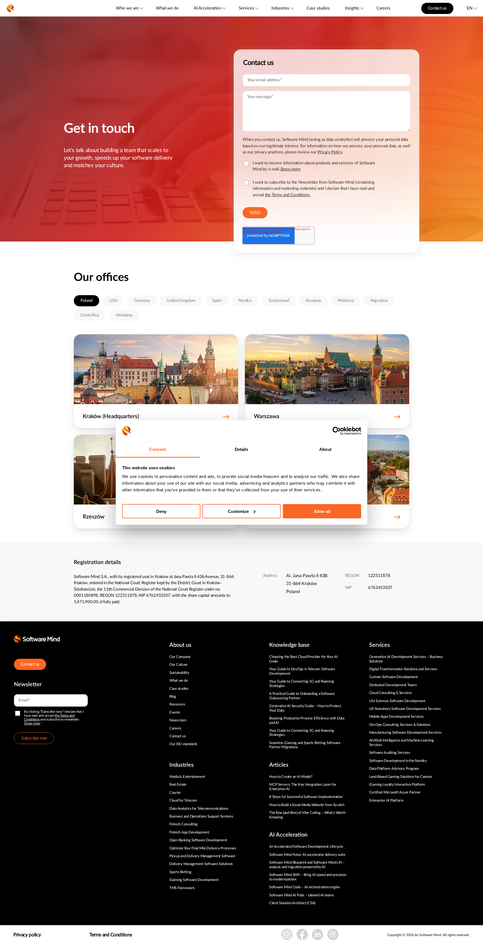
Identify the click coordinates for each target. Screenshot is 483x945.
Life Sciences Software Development (397, 701)
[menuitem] (129, 8)
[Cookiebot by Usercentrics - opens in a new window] (336, 431)
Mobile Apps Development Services (396, 717)
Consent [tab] (157, 449)
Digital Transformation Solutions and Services (403, 669)
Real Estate (177, 785)
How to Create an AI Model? (290, 777)
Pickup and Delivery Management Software (202, 856)
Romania (313, 301)
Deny (161, 511)
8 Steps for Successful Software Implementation (306, 797)
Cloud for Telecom (183, 800)
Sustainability (179, 673)
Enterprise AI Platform (386, 800)
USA (113, 301)
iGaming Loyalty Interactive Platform (397, 785)
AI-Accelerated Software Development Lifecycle (306, 847)
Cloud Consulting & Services (390, 693)
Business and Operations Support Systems (201, 816)
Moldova (346, 301)
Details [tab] (241, 449)
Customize (238, 511)
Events (174, 712)
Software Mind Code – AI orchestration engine (304, 887)
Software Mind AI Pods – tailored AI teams (301, 895)
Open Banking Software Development (198, 840)
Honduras (124, 315)
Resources (177, 704)
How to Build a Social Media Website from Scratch (306, 805)
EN (469, 8)
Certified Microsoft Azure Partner (395, 792)
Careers (383, 8)
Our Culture (178, 665)
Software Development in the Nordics (398, 761)
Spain (217, 301)
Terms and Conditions (110, 934)
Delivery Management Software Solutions (201, 864)
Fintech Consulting (183, 824)
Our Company (180, 657)
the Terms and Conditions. (288, 195)
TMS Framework (182, 888)
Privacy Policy (330, 152)
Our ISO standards (183, 744)
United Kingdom (181, 301)
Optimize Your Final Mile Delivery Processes (202, 848)
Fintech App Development (189, 832)
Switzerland (279, 301)
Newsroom (177, 720)
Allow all (322, 511)
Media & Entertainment (187, 777)
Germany (142, 301)
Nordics (245, 301)
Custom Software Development (393, 677)
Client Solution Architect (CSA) (292, 903)
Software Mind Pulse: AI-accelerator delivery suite (307, 855)
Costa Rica (89, 315)
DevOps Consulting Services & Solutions (399, 725)
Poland (86, 301)
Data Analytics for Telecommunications (198, 809)
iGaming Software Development (194, 880)
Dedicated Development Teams (393, 685)
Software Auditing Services (389, 753)
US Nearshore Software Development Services (405, 709)
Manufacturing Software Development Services (405, 733)
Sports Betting (180, 872)
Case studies (318, 8)
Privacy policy (27, 934)
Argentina (378, 301)
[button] (156, 419)
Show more (32, 723)
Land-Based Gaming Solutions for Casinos (400, 777)
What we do (167, 8)
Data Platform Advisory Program (394, 769)
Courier (175, 793)
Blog (172, 696)
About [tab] (325, 449)
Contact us (437, 8)
